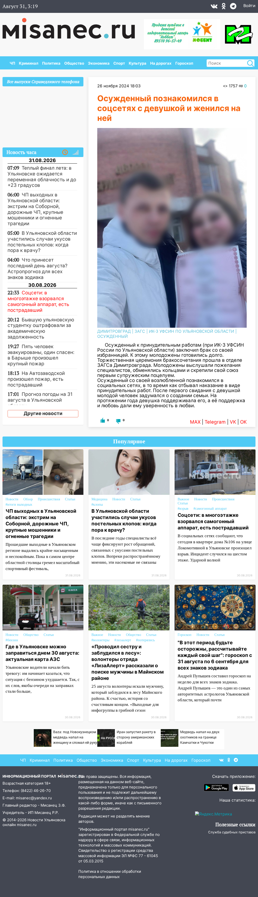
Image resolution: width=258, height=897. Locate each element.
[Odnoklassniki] (223, 7)
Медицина (99, 499)
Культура (137, 63)
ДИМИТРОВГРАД (114, 331)
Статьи (70, 499)
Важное (183, 499)
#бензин (12, 640)
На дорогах (161, 63)
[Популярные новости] (75, 152)
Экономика (99, 63)
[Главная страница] (72, 26)
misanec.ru (27, 824)
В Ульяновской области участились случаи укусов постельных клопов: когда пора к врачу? (123, 520)
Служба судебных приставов (231, 832)
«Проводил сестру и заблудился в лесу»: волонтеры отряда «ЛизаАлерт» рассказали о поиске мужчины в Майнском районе (127, 662)
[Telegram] (233, 7)
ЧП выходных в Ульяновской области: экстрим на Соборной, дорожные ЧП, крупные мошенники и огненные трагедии (41, 523)
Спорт (119, 63)
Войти (249, 5)
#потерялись (145, 640)
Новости (12, 499)
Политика (51, 63)
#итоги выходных (19, 504)
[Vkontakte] (214, 7)
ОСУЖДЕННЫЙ (112, 336)
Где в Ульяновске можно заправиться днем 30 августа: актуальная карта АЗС (42, 653)
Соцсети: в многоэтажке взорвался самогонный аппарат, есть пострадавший (213, 521)
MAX (195, 422)
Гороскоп (184, 63)
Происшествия (49, 499)
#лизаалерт (122, 640)
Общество (74, 63)
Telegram (215, 422)
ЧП (12, 63)
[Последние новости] (65, 152)
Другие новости (43, 413)
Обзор (28, 499)
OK (243, 422)
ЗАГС (140, 331)
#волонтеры (100, 640)
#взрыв (183, 508)
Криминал (28, 63)
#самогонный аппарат (210, 508)
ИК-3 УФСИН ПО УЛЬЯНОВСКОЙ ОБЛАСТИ (191, 331)
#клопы (97, 504)
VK (233, 422)
